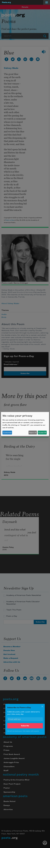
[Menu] (46, 2)
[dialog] (25, 424)
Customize (7, 432)
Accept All (42, 432)
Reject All (32, 432)
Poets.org (6, 2)
